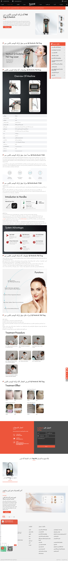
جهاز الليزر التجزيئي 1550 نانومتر (57, 63)
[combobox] (38, 436)
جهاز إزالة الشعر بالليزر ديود (56, 47)
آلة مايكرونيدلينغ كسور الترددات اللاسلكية (57, 61)
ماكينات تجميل (55, 44)
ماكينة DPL (53, 75)
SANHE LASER (7, 559)
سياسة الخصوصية (64, 559)
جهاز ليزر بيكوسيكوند (55, 55)
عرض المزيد (10, 480)
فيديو (29, 536)
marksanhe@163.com (18, 1)
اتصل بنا (30, 545)
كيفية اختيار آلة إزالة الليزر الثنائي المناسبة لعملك (9, 498)
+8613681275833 (6, 1)
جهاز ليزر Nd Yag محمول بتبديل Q (10, 478)
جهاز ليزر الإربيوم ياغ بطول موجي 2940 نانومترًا (57, 70)
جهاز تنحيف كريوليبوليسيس (56, 49)
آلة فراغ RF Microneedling (56, 58)
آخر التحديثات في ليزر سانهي (12, 490)
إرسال (46, 446)
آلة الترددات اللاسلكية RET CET (58, 546)
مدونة (30, 538)
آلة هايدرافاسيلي (56, 551)
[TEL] (67, 373)
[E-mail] (67, 371)
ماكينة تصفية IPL (41, 546)
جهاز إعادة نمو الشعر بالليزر (43, 551)
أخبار (29, 542)
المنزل (30, 529)
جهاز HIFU (55, 544)
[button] (61, 33)
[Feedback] (67, 378)
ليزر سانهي (30, 540)
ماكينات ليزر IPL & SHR (42, 544)
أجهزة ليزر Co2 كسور (55, 72)
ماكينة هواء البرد (54, 66)
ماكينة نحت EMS (54, 52)
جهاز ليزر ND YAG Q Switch (56, 78)
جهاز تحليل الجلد (41, 553)
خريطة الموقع (59, 559)
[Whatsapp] (67, 376)
